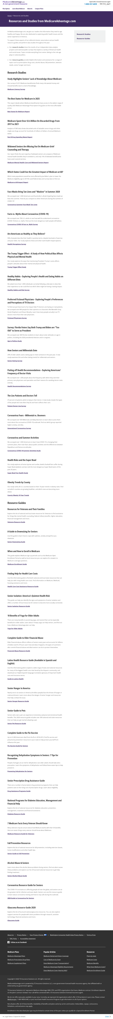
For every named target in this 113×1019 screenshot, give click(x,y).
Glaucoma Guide (13, 920)
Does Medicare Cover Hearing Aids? (55, 970)
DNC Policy (13, 939)
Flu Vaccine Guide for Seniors (18, 746)
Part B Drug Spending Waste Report (20, 137)
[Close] (108, 1016)
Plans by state (91, 956)
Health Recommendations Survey (19, 386)
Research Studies (83, 34)
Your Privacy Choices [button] (37, 935)
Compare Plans (39, 9)
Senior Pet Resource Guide (17, 724)
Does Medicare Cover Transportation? (56, 963)
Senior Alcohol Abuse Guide (17, 876)
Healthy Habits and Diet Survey (18, 290)
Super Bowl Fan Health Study (18, 473)
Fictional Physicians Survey (17, 318)
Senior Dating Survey (15, 361)
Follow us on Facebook (19, 942)
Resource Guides (83, 38)
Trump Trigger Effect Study (17, 267)
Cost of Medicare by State (52, 960)
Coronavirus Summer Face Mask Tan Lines (22, 205)
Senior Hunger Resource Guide (18, 701)
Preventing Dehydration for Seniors (20, 771)
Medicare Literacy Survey (16, 89)
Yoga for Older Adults (15, 629)
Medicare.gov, (12, 999)
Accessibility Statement (28, 939)
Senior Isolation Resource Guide (19, 606)
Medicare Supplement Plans (17, 963)
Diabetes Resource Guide (16, 814)
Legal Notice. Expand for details (15, 1016)
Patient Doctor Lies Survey (17, 406)
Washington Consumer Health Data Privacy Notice (66, 935)
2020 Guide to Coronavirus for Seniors (21, 898)
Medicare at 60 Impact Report (18, 182)
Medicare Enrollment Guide (17, 564)
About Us (11, 935)
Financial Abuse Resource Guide (19, 651)
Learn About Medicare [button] (18, 9)
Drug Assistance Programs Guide (19, 791)
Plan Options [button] (6, 9)
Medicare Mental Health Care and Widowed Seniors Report (28, 163)
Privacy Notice (21, 935)
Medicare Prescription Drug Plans (19, 960)
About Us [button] (29, 9)
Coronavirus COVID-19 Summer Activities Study (24, 451)
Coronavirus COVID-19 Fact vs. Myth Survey (23, 224)
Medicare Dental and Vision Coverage (56, 956)
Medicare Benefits (93, 963)
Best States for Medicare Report (19, 112)
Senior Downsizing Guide (16, 542)
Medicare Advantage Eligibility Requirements (58, 967)
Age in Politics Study (15, 341)
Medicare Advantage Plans (16, 956)
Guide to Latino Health (16, 679)
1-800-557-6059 (90, 4)
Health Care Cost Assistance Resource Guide (23, 586)
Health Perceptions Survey (17, 244)
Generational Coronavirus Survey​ (19, 428)
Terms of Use (91, 935)
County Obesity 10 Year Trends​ (18, 495)
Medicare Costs (92, 960)
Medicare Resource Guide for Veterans (21, 834)
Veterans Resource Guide (16, 522)
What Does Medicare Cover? (96, 967)
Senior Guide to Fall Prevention (18, 854)
